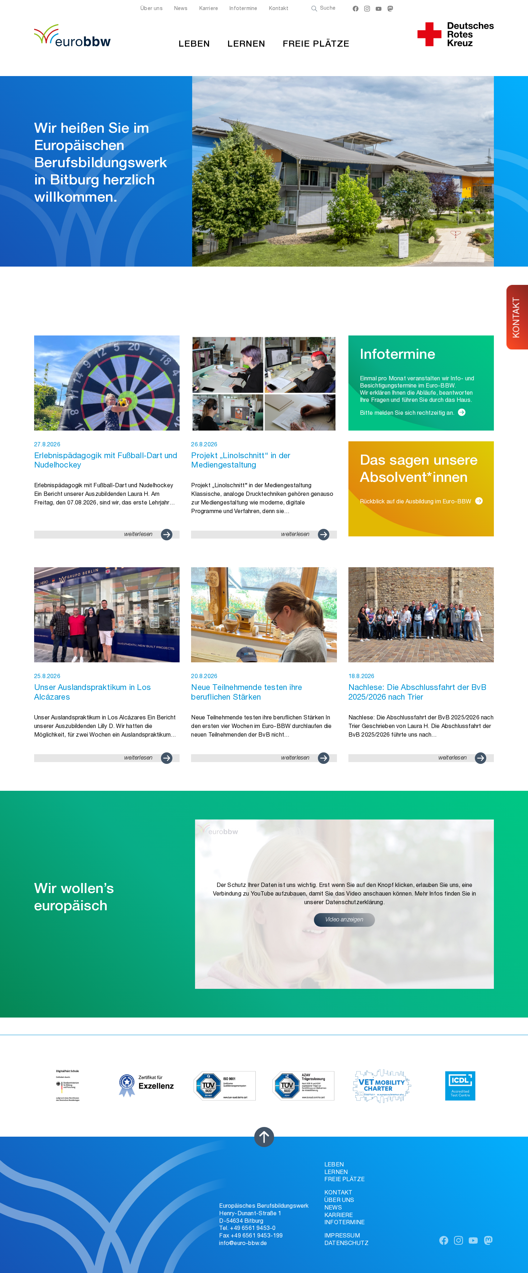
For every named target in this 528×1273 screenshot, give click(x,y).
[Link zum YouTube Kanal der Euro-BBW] (378, 10)
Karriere (208, 8)
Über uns (151, 8)
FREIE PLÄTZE (316, 44)
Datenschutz (346, 1244)
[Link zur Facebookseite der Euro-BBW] (355, 10)
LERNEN (246, 44)
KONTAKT (517, 317)
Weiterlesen (138, 535)
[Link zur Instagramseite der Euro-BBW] (367, 10)
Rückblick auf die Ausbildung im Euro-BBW (416, 502)
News (181, 8)
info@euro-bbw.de (243, 1244)
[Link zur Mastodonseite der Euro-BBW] (390, 10)
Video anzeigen (344, 920)
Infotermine (243, 8)
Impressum (342, 1236)
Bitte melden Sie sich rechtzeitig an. (407, 414)
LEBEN (194, 44)
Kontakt (278, 8)
